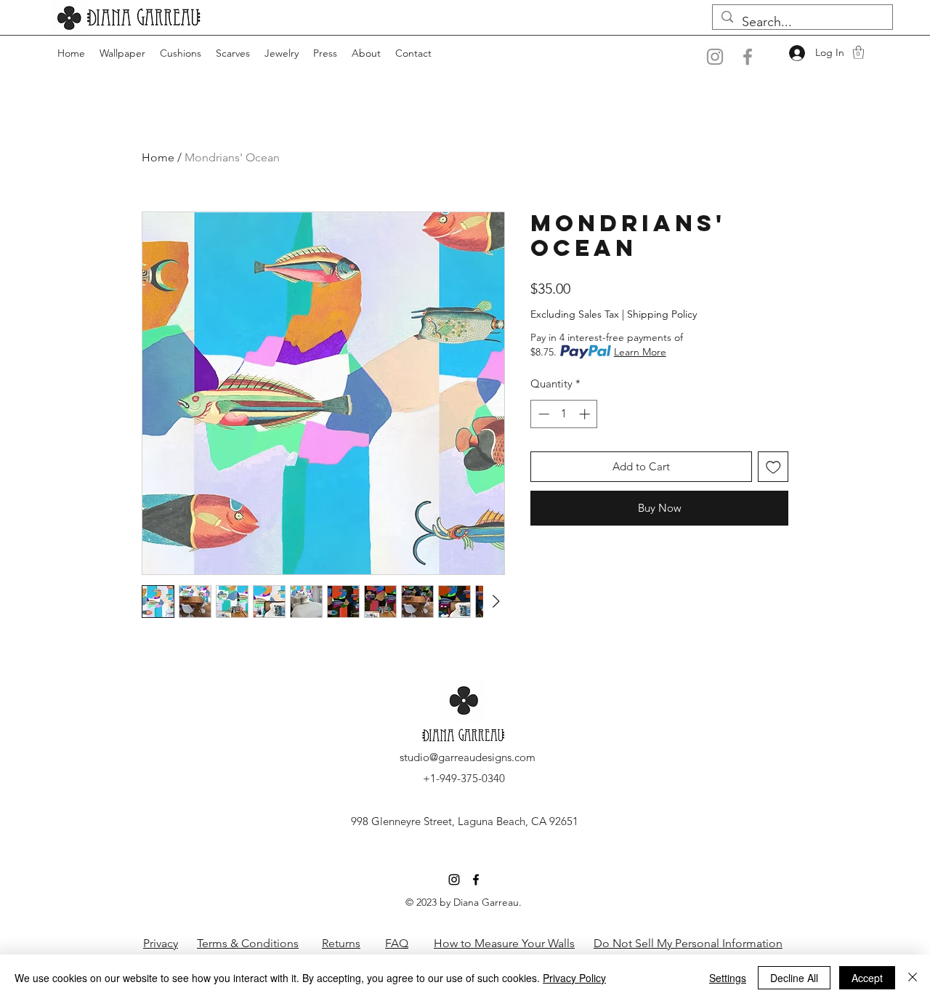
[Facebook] (748, 57)
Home (158, 157)
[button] (858, 52)
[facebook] (476, 879)
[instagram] (454, 879)
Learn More (640, 351)
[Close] (912, 977)
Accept (867, 977)
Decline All (794, 977)
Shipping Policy (662, 314)
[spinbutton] (564, 414)
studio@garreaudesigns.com (467, 757)
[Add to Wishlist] (773, 467)
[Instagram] (715, 57)
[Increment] (586, 414)
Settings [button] (727, 977)
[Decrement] (542, 414)
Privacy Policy (574, 977)
